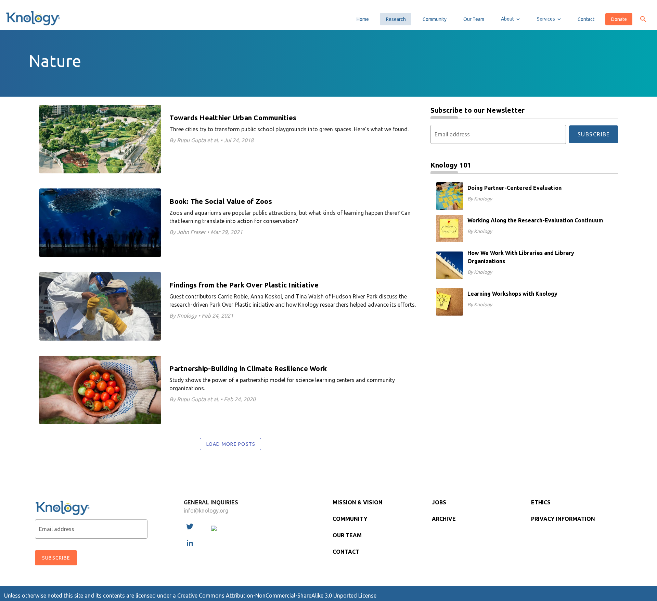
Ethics (541, 502)
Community (350, 519)
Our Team (347, 535)
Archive (444, 519)
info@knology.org (206, 510)
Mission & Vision (358, 502)
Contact (346, 552)
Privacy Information (563, 519)
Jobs (439, 502)
